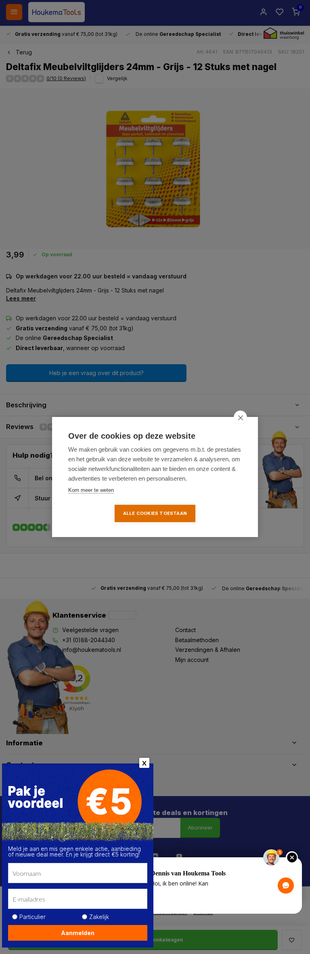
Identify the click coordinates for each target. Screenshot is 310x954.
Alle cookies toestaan (155, 513)
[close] (240, 417)
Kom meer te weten (91, 490)
